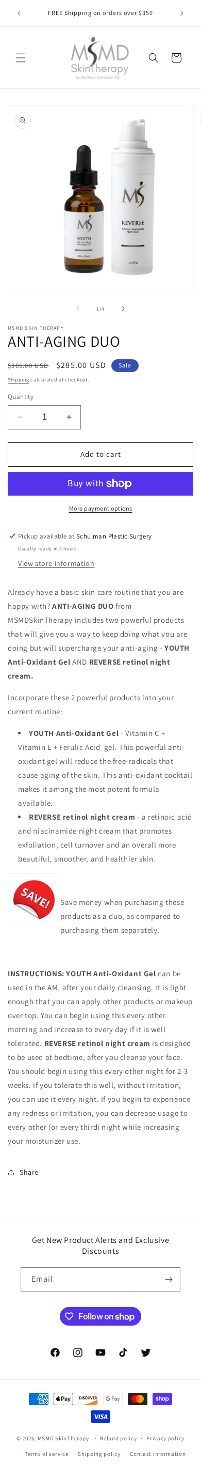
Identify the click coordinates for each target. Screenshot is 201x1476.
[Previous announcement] (19, 13)
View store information (56, 563)
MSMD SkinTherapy (63, 1438)
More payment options (100, 508)
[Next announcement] (182, 13)
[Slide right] (123, 308)
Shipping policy (99, 1453)
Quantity (21, 396)
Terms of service (46, 1453)
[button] (20, 58)
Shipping (18, 379)
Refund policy (118, 1438)
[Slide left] (77, 308)
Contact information (158, 1453)
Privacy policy (165, 1438)
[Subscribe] (168, 1279)
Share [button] (29, 1172)
